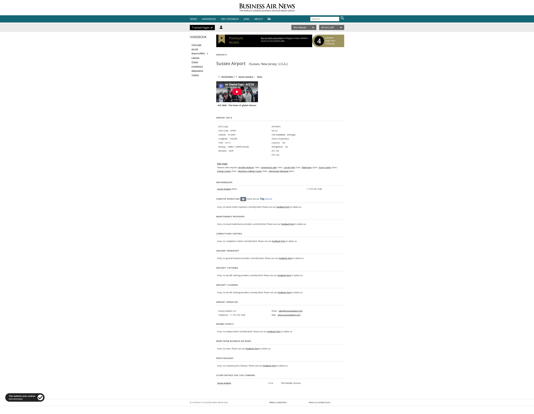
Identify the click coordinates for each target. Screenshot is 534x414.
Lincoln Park (289, 167)
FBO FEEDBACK (230, 19)
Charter (194, 62)
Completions (197, 66)
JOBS (246, 19)
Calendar (195, 57)
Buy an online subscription (272, 38)
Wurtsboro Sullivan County (250, 171)
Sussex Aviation (224, 189)
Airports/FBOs (198, 53)
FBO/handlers (227, 76)
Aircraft (194, 49)
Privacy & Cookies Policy (319, 402)
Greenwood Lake (269, 167)
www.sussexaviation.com (289, 315)
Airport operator (245, 76)
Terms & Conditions (277, 402)
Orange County (224, 171)
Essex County (325, 167)
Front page (196, 45)
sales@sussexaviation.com (291, 311)
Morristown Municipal (278, 171)
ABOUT (258, 19)
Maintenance (197, 70)
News (259, 76)
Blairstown (307, 167)
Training (195, 75)
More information (16, 399)
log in (290, 38)
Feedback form (283, 207)
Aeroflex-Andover (246, 167)
